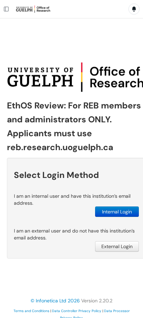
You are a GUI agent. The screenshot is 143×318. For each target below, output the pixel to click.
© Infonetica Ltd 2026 (55, 300)
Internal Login (117, 212)
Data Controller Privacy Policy (76, 311)
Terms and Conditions (31, 311)
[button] (71, 24)
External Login (117, 246)
